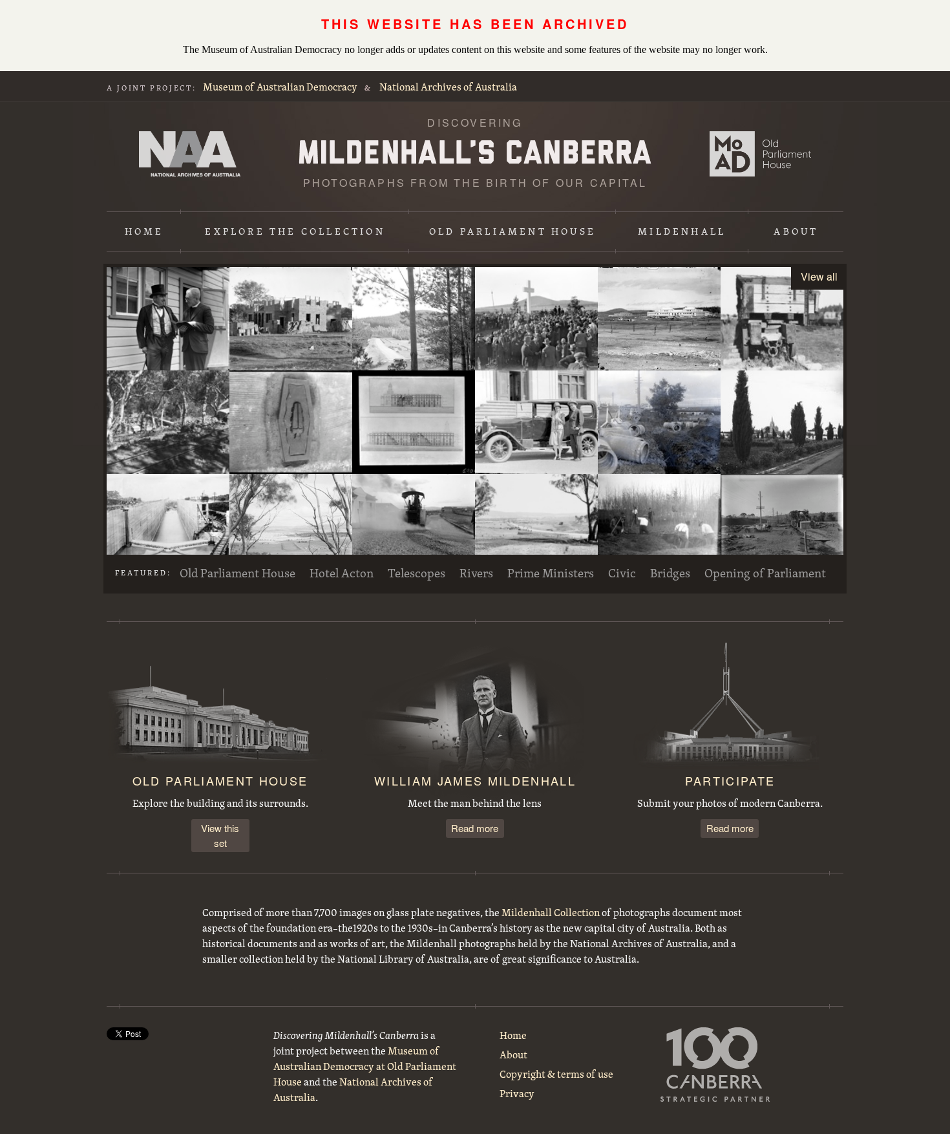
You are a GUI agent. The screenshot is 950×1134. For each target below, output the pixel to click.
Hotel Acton (342, 572)
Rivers (476, 572)
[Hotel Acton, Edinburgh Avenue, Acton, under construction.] (290, 318)
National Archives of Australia (448, 86)
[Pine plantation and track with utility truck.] (413, 318)
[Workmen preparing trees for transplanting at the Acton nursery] (659, 525)
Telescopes (416, 572)
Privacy (517, 1093)
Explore (295, 231)
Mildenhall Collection (550, 912)
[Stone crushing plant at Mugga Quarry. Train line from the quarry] (168, 422)
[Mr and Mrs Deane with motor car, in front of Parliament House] (536, 422)
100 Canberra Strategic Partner (715, 1064)
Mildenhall (682, 231)
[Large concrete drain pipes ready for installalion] (659, 422)
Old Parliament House (512, 231)
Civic (622, 572)
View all (819, 276)
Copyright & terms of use (556, 1073)
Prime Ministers (550, 572)
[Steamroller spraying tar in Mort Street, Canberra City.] (413, 525)
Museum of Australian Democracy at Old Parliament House (760, 154)
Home (144, 231)
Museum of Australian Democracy (280, 86)
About (796, 231)
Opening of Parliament (765, 572)
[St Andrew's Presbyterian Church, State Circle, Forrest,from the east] (782, 422)
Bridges (670, 572)
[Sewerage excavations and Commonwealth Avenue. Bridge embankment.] (782, 525)
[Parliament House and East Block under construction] (659, 318)
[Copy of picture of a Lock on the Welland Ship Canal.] (168, 525)
